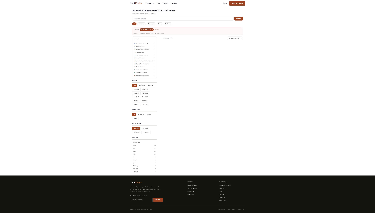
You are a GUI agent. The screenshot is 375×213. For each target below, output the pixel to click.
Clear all (157, 29)
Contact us (222, 197)
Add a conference (237, 3)
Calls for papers (192, 188)
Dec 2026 (136, 93)
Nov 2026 (145, 89)
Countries (174, 3)
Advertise (222, 188)
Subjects (165, 3)
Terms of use (231, 209)
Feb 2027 (136, 97)
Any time (136, 128)
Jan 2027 (145, 93)
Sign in (225, 3)
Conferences (150, 3)
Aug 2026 (142, 85)
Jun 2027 (136, 104)
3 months (146, 132)
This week (141, 24)
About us (221, 194)
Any (135, 85)
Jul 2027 (144, 104)
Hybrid (135, 118)
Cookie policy (241, 209)
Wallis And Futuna (147, 30)
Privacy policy (223, 200)
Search (238, 18)
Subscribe (158, 199)
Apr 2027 (136, 100)
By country (191, 194)
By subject (191, 191)
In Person (168, 24)
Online (160, 24)
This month (151, 24)
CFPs (158, 3)
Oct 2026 (136, 89)
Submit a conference (225, 185)
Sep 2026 (151, 85)
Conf (136, 3)
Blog (220, 191)
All (134, 24)
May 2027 (145, 100)
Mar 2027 (145, 97)
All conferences (192, 185)
